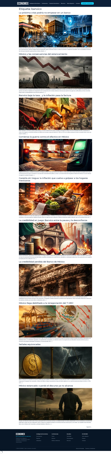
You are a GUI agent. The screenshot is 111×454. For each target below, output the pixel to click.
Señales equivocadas (30, 344)
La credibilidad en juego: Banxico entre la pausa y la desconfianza (53, 220)
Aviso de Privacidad (80, 448)
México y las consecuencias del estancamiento (43, 54)
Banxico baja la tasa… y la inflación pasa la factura (45, 95)
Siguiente (89, 427)
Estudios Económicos (54, 3)
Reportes (38, 438)
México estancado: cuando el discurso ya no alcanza (46, 385)
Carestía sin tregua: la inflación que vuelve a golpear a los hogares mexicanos (53, 179)
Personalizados (70, 438)
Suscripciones (39, 436)
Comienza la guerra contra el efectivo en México (44, 137)
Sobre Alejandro (71, 3)
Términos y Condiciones (90, 448)
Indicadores (38, 440)
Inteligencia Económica (35, 3)
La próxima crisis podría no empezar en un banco (44, 12)
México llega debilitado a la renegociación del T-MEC (46, 303)
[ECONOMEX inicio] (22, 3)
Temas (53, 436)
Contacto (78, 3)
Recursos (63, 3)
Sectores (53, 438)
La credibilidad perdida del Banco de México (42, 261)
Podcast (83, 438)
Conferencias (45, 3)
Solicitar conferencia (87, 3)
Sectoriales (69, 436)
